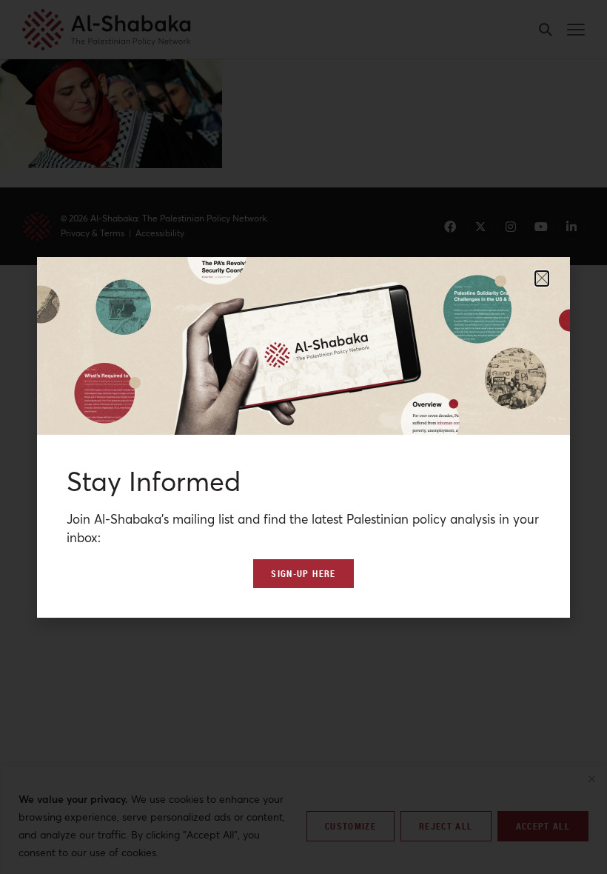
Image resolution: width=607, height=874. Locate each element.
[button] (542, 278)
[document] (303, 437)
